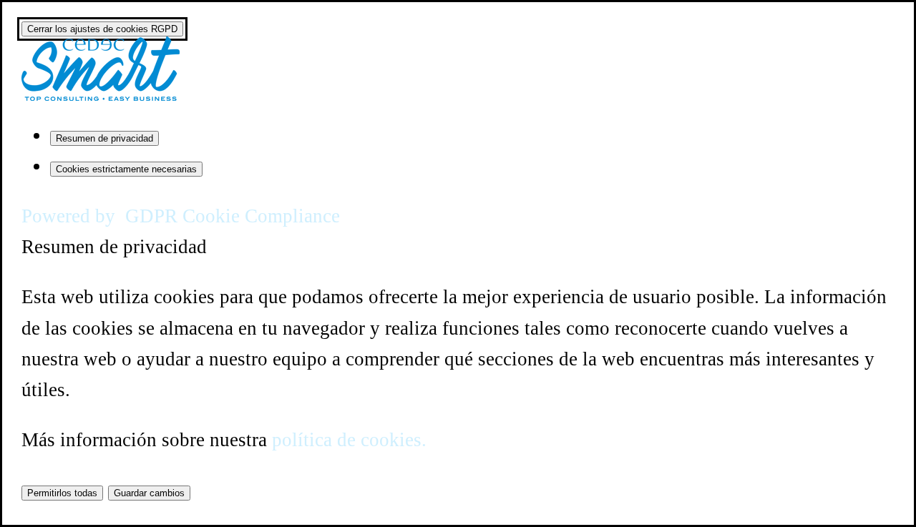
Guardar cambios (149, 493)
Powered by (180, 216)
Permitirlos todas (62, 493)
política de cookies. (349, 439)
